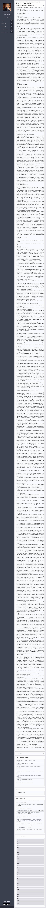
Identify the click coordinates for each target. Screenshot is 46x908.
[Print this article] (44, 5)
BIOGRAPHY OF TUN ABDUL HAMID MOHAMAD (25, 763)
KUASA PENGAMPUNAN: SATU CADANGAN (24, 782)
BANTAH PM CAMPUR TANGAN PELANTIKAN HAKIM (26, 760)
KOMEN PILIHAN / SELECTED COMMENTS (24, 779)
